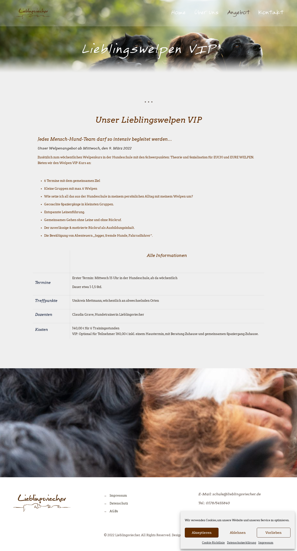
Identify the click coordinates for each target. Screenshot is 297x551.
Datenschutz (119, 503)
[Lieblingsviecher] (33, 13)
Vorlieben (273, 533)
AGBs (114, 511)
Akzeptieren (202, 533)
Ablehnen (238, 533)
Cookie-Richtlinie (213, 542)
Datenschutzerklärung (241, 542)
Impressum (265, 542)
